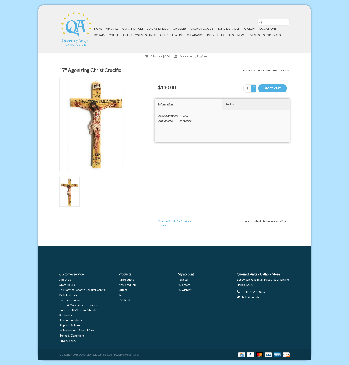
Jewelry (250, 28)
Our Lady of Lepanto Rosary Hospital (82, 289)
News (241, 35)
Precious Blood (166, 221)
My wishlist (185, 289)
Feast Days (225, 35)
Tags (122, 295)
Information (165, 104)
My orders (184, 284)
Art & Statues (132, 28)
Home (98, 28)
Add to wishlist (253, 221)
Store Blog (272, 35)
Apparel (112, 28)
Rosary (100, 35)
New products (128, 284)
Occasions (267, 28)
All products (126, 279)
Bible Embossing (69, 295)
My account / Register (193, 56)
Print (284, 221)
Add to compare (271, 221)
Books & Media (158, 28)
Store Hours (67, 284)
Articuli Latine (172, 35)
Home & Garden (228, 28)
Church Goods (201, 28)
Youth (114, 35)
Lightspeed (133, 354)
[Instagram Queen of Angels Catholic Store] (188, 255)
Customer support (71, 300)
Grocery (180, 28)
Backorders (66, 315)
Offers (123, 289)
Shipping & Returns (71, 325)
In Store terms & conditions (76, 330)
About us (65, 279)
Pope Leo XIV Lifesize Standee (78, 310)
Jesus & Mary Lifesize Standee (78, 305)
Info (210, 35)
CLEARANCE (195, 35)
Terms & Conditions (72, 335)
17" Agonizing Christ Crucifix (271, 70)
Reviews (232, 104)
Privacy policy (67, 340)
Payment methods (71, 320)
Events (254, 35)
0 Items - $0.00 (160, 56)
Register (183, 279)
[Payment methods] (241, 354)
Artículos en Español (139, 35)
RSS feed (124, 300)
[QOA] (76, 28)
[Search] (259, 22)
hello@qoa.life (251, 297)
